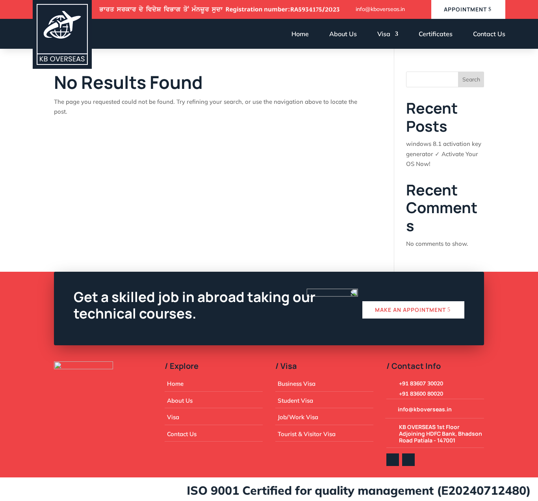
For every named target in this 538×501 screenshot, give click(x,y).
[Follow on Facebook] (392, 459)
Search (471, 79)
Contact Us (489, 34)
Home (300, 34)
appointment (465, 9)
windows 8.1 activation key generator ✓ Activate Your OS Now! (443, 154)
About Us (343, 34)
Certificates (436, 34)
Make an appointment (410, 309)
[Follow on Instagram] (408, 459)
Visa (383, 34)
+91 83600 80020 (421, 393)
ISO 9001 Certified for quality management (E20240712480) (351, 490)
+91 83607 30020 (421, 383)
